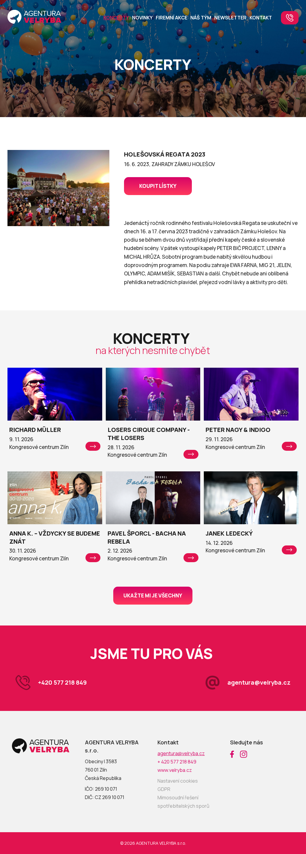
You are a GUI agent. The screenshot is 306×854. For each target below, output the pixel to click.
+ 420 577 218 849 (176, 761)
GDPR (163, 789)
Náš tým (200, 17)
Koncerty (116, 17)
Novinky (142, 17)
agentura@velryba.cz (258, 682)
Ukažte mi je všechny (152, 595)
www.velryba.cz (174, 770)
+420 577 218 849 (62, 682)
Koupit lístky (158, 186)
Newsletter (230, 17)
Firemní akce (171, 17)
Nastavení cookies (177, 781)
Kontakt (261, 17)
